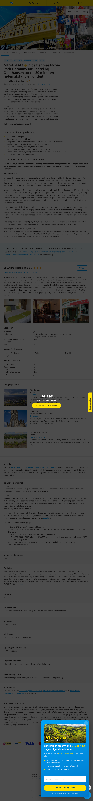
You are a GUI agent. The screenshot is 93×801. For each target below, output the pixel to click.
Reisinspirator (90, 404)
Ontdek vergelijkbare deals (46, 405)
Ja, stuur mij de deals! (65, 788)
